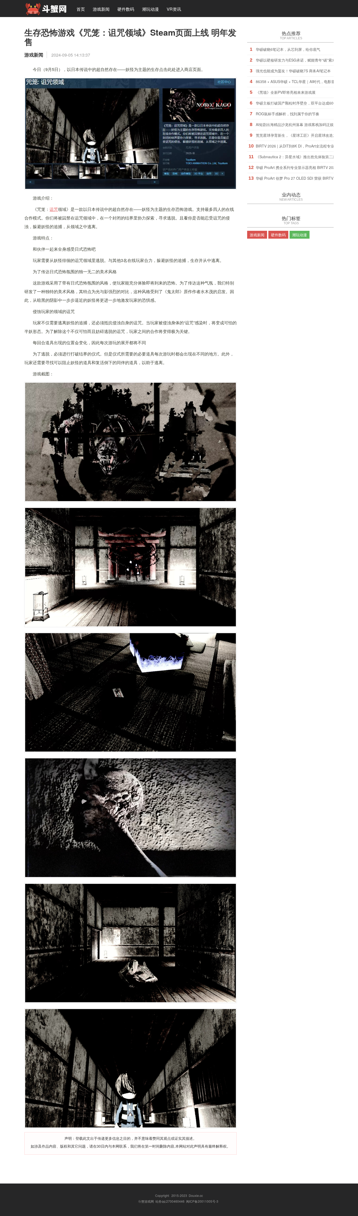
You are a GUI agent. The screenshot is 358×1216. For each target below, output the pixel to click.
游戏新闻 (101, 9)
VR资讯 (174, 9)
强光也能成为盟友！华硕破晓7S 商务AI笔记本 (293, 70)
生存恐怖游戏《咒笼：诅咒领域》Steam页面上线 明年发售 (130, 37)
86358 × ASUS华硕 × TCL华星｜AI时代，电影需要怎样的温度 (306, 81)
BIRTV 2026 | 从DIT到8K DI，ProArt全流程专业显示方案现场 (306, 146)
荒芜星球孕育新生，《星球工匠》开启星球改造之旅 (298, 135)
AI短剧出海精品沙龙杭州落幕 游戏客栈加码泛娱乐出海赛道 (304, 124)
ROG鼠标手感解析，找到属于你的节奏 (287, 113)
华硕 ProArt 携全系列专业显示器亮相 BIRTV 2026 (296, 167)
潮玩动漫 (150, 9)
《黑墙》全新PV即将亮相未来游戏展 (286, 92)
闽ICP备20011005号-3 (202, 1201)
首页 (81, 9)
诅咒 (54, 209)
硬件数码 (125, 9)
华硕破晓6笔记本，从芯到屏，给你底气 (288, 49)
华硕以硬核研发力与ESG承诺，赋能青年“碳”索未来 (297, 60)
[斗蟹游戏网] (45, 8)
